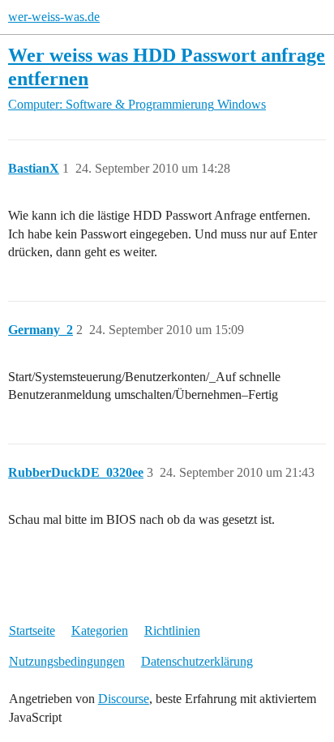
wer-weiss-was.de (54, 17)
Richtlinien (172, 630)
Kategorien (99, 630)
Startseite (32, 630)
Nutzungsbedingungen (67, 661)
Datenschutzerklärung (197, 661)
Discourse (123, 699)
